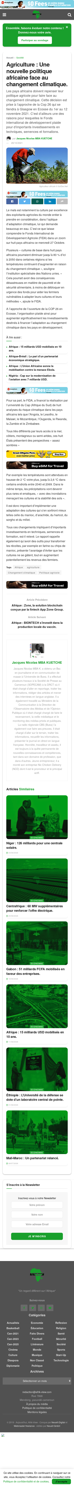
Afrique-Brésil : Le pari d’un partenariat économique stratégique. (33, 358)
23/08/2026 (13, 852)
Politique (37, 1365)
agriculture (33, 567)
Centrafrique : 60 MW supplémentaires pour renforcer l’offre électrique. (34, 908)
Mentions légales (37, 1412)
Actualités (13, 1323)
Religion (61, 1328)
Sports (61, 1349)
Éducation (37, 1328)
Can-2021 (13, 1333)
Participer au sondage (34, 40)
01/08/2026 (13, 1105)
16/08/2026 (13, 979)
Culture (12, 1355)
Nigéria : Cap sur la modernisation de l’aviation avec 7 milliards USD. (32, 377)
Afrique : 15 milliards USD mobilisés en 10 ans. (35, 348)
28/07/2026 (13, 1163)
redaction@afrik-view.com (37, 1392)
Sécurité (61, 1339)
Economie (37, 837)
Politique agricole (49, 572)
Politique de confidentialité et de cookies (26, 1481)
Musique (37, 1355)
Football (37, 1339)
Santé (61, 1333)
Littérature (37, 1344)
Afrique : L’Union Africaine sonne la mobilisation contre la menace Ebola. (32, 368)
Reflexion (61, 1323)
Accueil (9, 57)
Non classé (37, 1360)
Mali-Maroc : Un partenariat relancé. (32, 1158)
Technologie (61, 1360)
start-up (61, 1355)
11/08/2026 (13, 1042)
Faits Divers (37, 1333)
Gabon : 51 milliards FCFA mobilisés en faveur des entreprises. (35, 971)
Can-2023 (13, 1339)
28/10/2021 (17, 143)
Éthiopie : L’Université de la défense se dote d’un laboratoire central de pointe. (35, 1097)
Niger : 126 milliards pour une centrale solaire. (34, 845)
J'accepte (61, 1481)
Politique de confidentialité (37, 1408)
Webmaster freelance (24, 1425)
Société (20, 57)
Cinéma (13, 1349)
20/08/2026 (13, 916)
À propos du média (37, 1404)
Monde (37, 1349)
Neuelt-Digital (58, 1422)
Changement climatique (21, 572)
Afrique (19, 567)
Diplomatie (13, 1365)
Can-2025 (13, 1344)
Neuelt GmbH (53, 1425)
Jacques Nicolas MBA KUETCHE (34, 138)
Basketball (12, 1328)
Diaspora (13, 1360)
